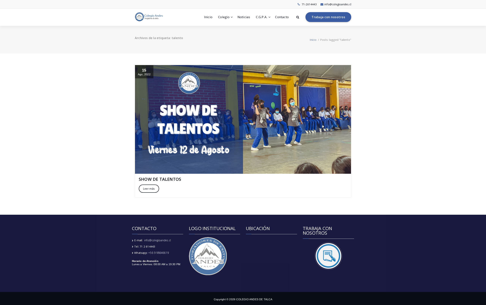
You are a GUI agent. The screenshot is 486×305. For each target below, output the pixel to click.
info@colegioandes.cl (157, 240)
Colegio (224, 17)
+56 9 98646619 (158, 253)
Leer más (149, 188)
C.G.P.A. (261, 17)
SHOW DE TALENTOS (160, 179)
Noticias (243, 17)
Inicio (208, 17)
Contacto (282, 17)
